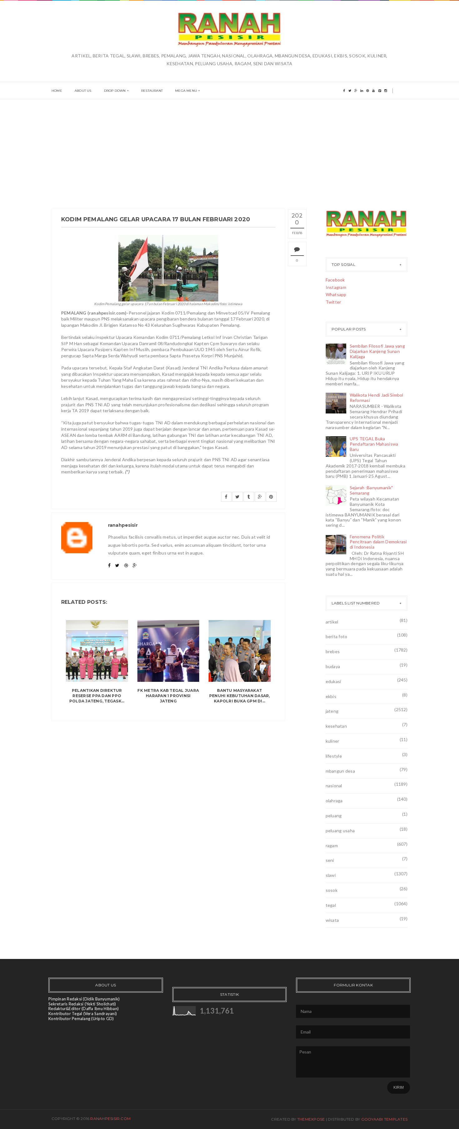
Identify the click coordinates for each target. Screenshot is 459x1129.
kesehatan (336, 726)
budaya (333, 666)
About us (83, 91)
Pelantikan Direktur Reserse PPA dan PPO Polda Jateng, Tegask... (97, 695)
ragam (332, 845)
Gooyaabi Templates (384, 1119)
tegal (331, 905)
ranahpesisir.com (110, 1118)
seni (330, 860)
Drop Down (115, 91)
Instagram (336, 287)
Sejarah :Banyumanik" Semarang (371, 490)
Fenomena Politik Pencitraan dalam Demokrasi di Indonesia (378, 542)
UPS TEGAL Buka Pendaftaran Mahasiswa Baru (374, 444)
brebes (333, 651)
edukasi (333, 681)
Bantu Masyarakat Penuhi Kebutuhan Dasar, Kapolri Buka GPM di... (239, 695)
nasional (334, 785)
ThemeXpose (311, 1119)
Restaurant (152, 91)
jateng (332, 711)
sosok (332, 890)
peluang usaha (340, 830)
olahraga (334, 800)
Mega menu (186, 91)
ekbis (331, 696)
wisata (332, 920)
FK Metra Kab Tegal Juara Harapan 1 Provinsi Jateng (168, 695)
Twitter (333, 302)
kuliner (332, 741)
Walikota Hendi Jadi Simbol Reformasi (376, 397)
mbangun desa (340, 771)
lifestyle (334, 756)
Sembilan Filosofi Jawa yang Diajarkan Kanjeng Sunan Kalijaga (377, 351)
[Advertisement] (229, 146)
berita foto (337, 636)
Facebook (335, 279)
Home (57, 91)
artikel (332, 621)
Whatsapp (336, 294)
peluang (334, 815)
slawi (331, 875)
